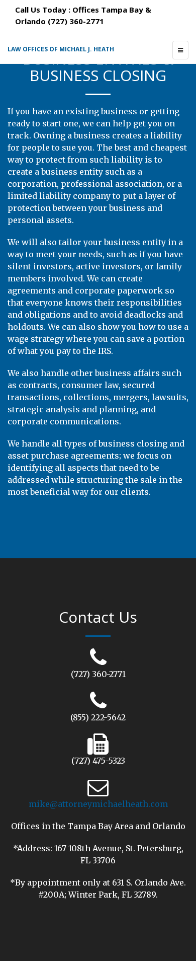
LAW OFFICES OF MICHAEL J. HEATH (61, 49)
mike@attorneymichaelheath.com (98, 804)
